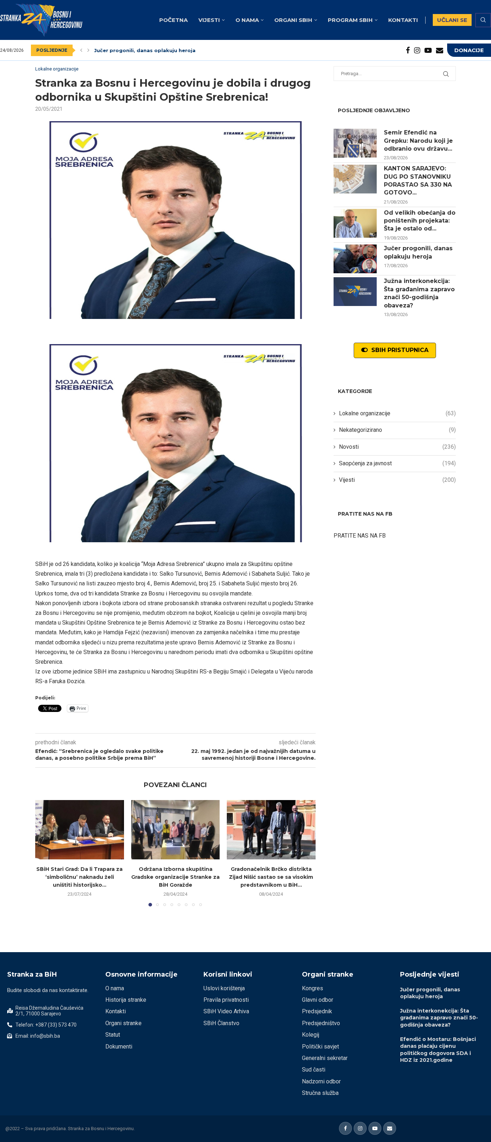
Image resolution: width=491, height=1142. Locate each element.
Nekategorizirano (397, 429)
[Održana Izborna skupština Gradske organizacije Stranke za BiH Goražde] (175, 829)
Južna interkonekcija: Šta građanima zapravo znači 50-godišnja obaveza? (419, 293)
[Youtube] (428, 50)
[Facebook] (407, 50)
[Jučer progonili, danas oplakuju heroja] (355, 259)
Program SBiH (350, 20)
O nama (247, 20)
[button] (81, 50)
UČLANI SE (452, 20)
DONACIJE (469, 50)
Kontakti (403, 20)
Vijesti (209, 20)
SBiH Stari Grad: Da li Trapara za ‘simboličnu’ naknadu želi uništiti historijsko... (79, 877)
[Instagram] (417, 50)
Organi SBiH (293, 20)
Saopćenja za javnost (397, 463)
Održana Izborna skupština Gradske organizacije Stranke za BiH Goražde (175, 877)
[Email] (440, 50)
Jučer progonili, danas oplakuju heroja (145, 50)
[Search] (483, 20)
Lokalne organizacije (397, 413)
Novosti (397, 446)
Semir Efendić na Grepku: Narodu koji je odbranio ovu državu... (418, 140)
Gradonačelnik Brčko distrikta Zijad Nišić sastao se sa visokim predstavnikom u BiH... (271, 877)
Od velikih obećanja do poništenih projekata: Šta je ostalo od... (419, 220)
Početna (173, 20)
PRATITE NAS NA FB (360, 535)
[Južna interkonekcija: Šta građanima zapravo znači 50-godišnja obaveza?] (355, 291)
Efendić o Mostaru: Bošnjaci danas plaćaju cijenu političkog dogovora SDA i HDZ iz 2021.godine (438, 1050)
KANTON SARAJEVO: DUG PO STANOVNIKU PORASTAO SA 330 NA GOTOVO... (418, 180)
